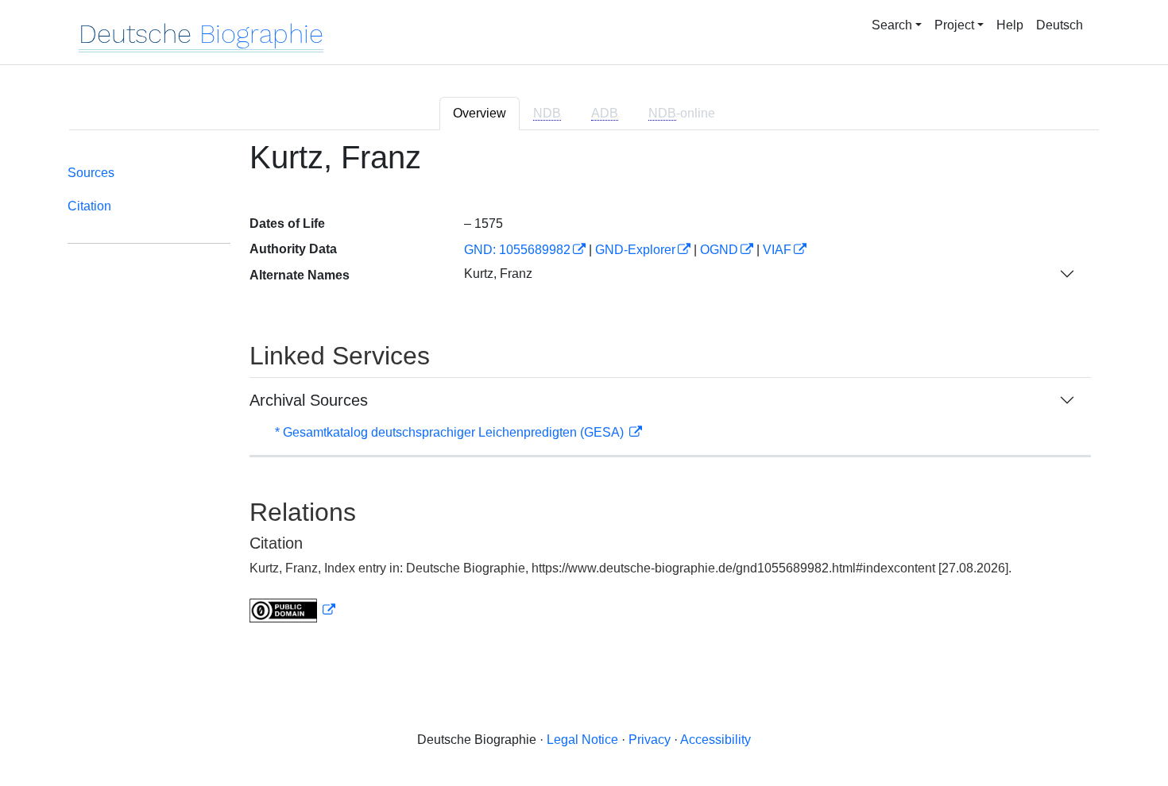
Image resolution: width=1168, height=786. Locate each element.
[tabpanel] (584, 391)
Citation (89, 206)
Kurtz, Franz (498, 273)
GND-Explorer (635, 249)
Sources (91, 172)
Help (1009, 25)
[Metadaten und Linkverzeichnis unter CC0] (292, 610)
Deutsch (1059, 25)
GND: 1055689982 (517, 249)
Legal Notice (582, 739)
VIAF (777, 249)
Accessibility (715, 739)
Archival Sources (308, 400)
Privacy (649, 739)
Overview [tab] (479, 113)
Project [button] (954, 25)
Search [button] (892, 25)
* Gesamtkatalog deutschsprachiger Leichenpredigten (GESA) (451, 432)
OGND (719, 249)
